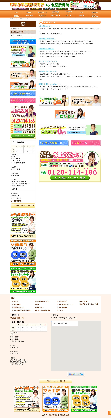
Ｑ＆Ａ (61, 310)
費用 (38, 304)
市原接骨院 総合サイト (46, 26)
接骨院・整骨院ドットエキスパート (50, 84)
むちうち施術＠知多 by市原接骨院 (55, 415)
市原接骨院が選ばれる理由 (22, 310)
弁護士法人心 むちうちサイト (48, 61)
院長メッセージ (19, 307)
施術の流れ (40, 307)
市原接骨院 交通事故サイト (47, 38)
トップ (16, 12)
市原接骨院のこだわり (43, 301)
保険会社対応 (63, 301)
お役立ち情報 (63, 307)
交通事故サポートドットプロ (48, 71)
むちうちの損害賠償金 (43, 310)
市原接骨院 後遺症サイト (46, 49)
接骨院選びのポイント (66, 304)
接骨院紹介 (17, 304)
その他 (16, 18)
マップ (75, 374)
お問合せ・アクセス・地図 (22, 205)
